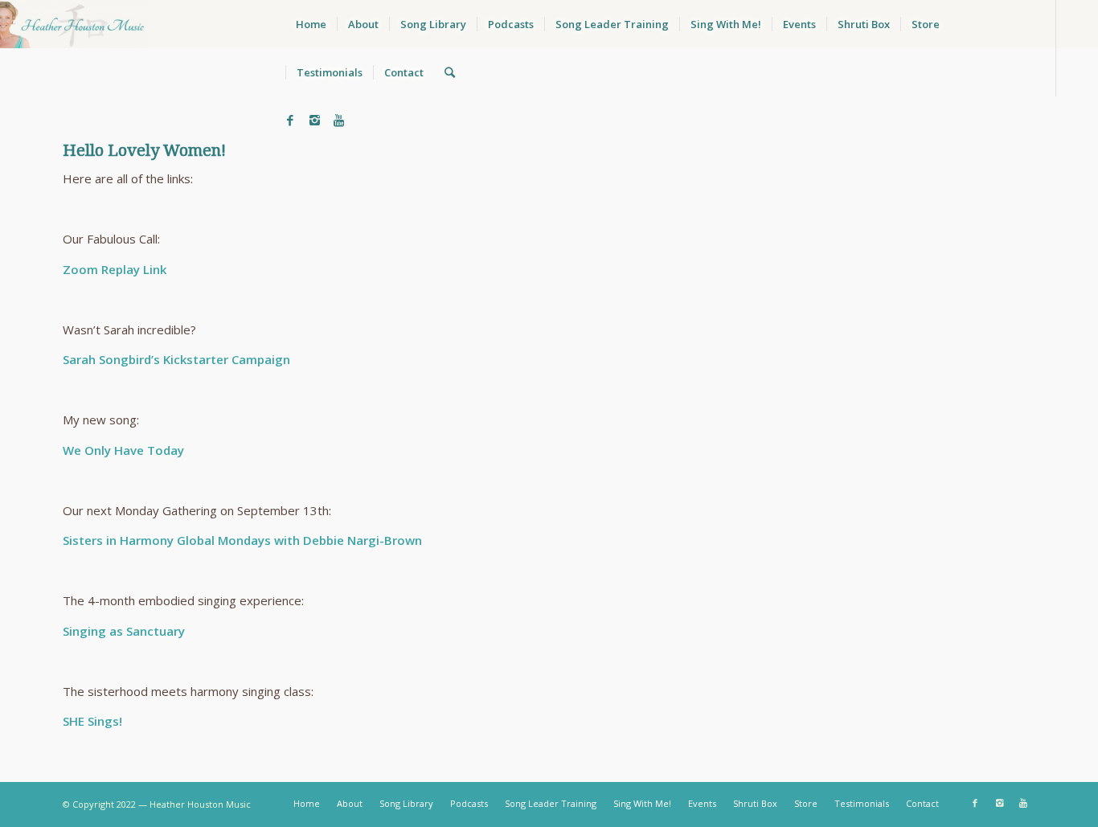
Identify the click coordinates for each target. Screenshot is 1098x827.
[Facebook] (290, 120)
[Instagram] (314, 120)
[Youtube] (338, 120)
